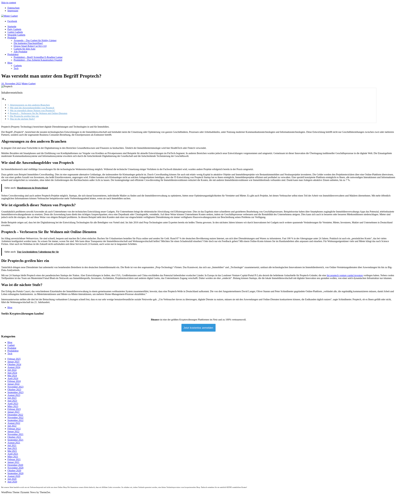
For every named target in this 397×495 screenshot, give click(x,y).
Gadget (11, 345)
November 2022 (15, 417)
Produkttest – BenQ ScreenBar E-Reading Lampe (38, 57)
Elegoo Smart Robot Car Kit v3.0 (30, 46)
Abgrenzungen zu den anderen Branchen (30, 105)
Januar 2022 (13, 431)
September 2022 (15, 420)
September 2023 (15, 392)
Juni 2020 (12, 481)
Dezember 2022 (15, 414)
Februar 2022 (14, 428)
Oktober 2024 (14, 364)
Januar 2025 (13, 361)
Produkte (11, 37)
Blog (9, 62)
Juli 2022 (11, 426)
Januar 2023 (13, 412)
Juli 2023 (11, 398)
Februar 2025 (14, 359)
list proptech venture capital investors (345, 275)
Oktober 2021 (14, 437)
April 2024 (12, 378)
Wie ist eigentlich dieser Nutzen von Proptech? (32, 110)
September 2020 (15, 473)
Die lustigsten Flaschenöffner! (28, 43)
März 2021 (12, 456)
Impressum (12, 10)
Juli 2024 (11, 370)
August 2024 (13, 367)
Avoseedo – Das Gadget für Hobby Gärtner (35, 40)
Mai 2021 (12, 451)
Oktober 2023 (14, 389)
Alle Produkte (20, 51)
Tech (16, 68)
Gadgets (18, 65)
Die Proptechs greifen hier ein (24, 116)
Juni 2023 (12, 400)
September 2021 (15, 440)
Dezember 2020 (15, 465)
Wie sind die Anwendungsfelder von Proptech (32, 107)
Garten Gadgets (15, 32)
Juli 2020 (11, 479)
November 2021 (15, 434)
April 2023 (12, 403)
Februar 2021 (14, 459)
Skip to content (8, 2)
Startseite (11, 26)
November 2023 (15, 386)
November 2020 (15, 467)
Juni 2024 (12, 372)
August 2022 (13, 423)
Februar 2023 (14, 409)
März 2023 (12, 406)
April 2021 (12, 453)
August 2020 (13, 476)
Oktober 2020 (14, 470)
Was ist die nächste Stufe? (22, 118)
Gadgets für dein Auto (24, 48)
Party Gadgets (14, 29)
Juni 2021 (12, 448)
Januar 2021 (13, 462)
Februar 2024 (14, 381)
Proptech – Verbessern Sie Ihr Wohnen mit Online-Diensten (38, 113)
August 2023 (13, 395)
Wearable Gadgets (16, 35)
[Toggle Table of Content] (3, 99)
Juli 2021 (11, 445)
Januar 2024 (13, 384)
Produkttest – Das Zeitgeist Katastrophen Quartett (38, 60)
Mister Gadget (29, 83)
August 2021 (13, 442)
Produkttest (12, 54)
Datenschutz (13, 8)
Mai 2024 (12, 375)
